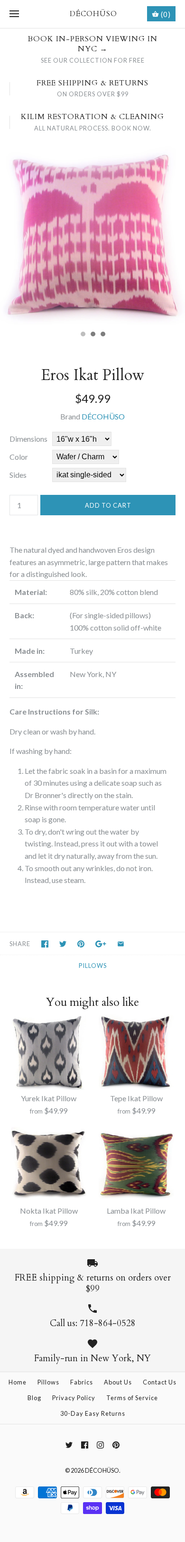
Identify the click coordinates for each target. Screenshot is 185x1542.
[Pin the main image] (80, 943)
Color (18, 456)
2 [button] (92, 335)
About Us (118, 1382)
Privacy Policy (73, 1398)
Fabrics (81, 1382)
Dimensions (28, 438)
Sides (18, 474)
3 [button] (102, 335)
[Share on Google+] (100, 943)
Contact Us (159, 1382)
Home (18, 1382)
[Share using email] (120, 943)
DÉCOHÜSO (103, 416)
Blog (34, 1398)
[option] (92, 232)
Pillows (93, 965)
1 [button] (82, 335)
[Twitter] (69, 1445)
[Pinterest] (116, 1445)
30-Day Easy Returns (92, 1413)
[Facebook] (84, 1445)
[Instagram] (100, 1445)
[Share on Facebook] (44, 943)
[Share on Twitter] (62, 943)
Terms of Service (132, 1398)
